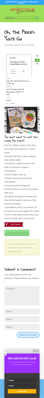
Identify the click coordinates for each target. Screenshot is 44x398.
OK (23, 71)
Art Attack (9, 45)
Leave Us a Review (17, 233)
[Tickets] (37, 60)
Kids (13, 103)
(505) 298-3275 (11, 2)
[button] (37, 63)
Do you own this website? (13, 71)
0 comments (29, 45)
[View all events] (37, 55)
